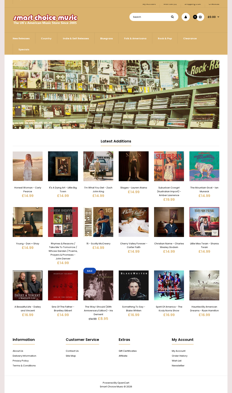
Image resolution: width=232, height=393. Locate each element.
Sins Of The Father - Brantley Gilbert (63, 308)
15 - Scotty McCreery (98, 243)
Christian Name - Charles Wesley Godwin (169, 245)
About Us (18, 351)
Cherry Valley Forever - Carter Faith (133, 245)
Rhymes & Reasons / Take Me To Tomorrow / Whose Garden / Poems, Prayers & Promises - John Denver (63, 251)
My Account (178, 351)
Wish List (176, 360)
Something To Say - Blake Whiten (133, 308)
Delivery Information (24, 356)
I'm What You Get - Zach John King (98, 189)
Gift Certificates (128, 351)
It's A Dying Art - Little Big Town (63, 189)
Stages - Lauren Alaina (133, 187)
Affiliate (123, 356)
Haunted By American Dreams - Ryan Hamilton (204, 308)
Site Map (71, 356)
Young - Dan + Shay (27, 243)
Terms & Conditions (24, 365)
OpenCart (123, 382)
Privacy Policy (21, 360)
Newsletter (178, 365)
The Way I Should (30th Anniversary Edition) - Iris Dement (98, 310)
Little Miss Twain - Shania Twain (204, 245)
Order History (179, 356)
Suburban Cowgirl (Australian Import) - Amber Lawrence (169, 191)
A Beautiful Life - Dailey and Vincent (27, 308)
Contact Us (72, 351)
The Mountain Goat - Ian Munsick (204, 189)
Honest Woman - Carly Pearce (27, 189)
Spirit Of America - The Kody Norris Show (169, 308)
